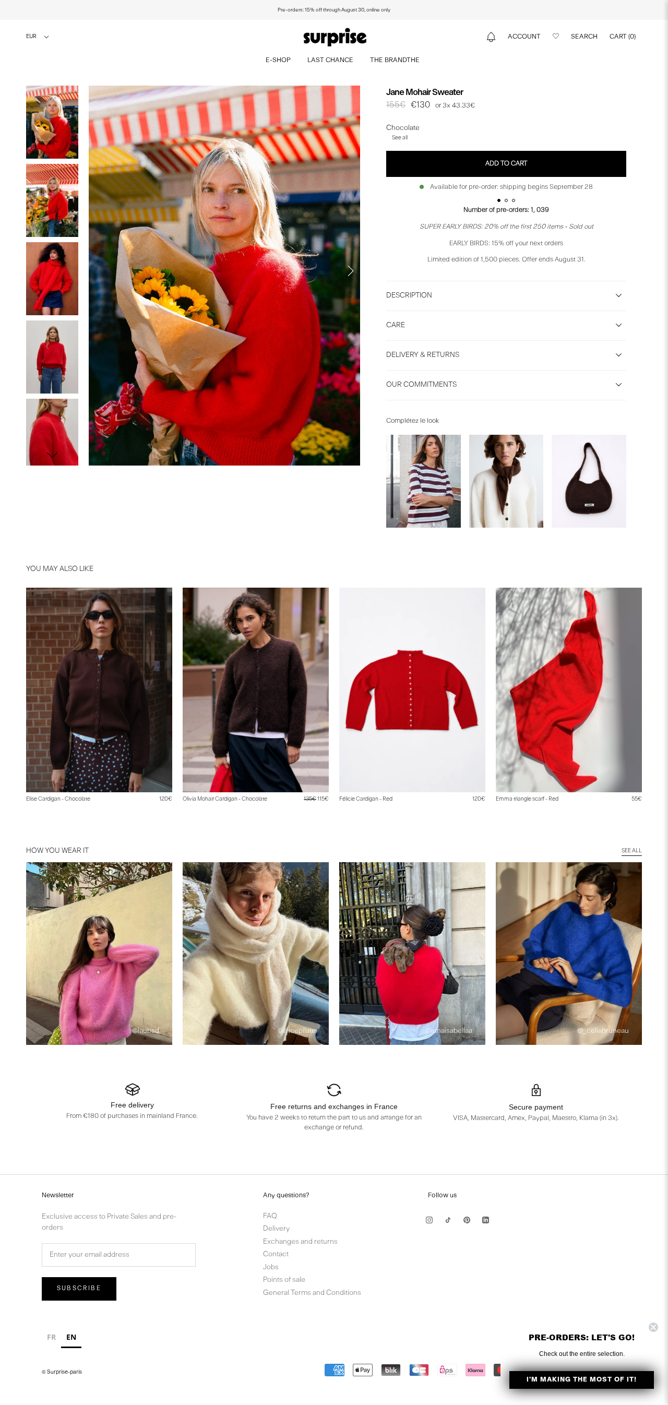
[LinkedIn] (485, 1220)
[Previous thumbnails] (52, 96)
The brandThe (395, 60)
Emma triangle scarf (527, 799)
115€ (316, 799)
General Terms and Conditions (312, 1293)
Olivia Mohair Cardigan (225, 799)
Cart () (623, 36)
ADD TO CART (506, 163)
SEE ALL (632, 851)
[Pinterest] (466, 1220)
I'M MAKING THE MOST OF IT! (582, 1379)
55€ (636, 799)
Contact (276, 1254)
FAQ (270, 1216)
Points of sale (284, 1280)
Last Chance (330, 60)
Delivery (276, 1229)
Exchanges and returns (300, 1242)
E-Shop (278, 60)
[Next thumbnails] (52, 455)
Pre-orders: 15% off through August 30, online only (334, 10)
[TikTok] (448, 1220)
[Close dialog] (653, 1327)
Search (584, 36)
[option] (51, 1338)
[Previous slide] (98, 270)
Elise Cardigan (58, 799)
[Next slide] (350, 270)
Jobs (271, 1267)
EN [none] (71, 1337)
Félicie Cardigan (365, 799)
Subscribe (79, 1288)
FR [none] (51, 1337)
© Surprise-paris (62, 1372)
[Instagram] (429, 1220)
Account (524, 36)
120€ (165, 799)
